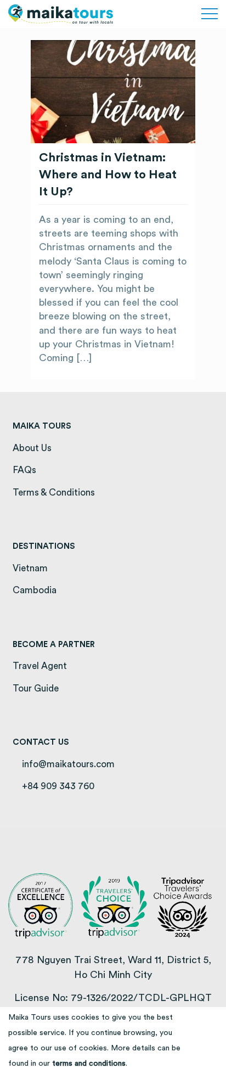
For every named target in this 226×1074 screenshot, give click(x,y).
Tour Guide (36, 688)
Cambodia (34, 590)
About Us (32, 448)
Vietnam (30, 568)
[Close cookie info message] (213, 1040)
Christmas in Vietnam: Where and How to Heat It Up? (108, 174)
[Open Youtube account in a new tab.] (176, 14)
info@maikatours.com (67, 764)
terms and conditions (89, 1063)
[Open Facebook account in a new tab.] (152, 14)
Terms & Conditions (54, 492)
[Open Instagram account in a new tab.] (164, 14)
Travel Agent (40, 666)
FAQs (24, 470)
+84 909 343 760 (57, 786)
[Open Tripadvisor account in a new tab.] (189, 14)
